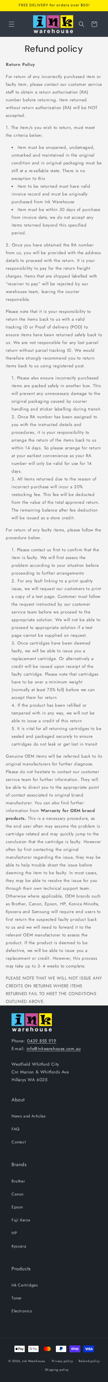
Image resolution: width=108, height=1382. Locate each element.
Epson (17, 1207)
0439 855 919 (41, 1041)
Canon (18, 1194)
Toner (17, 1298)
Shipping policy (57, 1369)
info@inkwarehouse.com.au (53, 1048)
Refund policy (89, 1361)
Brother (18, 1181)
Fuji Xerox (21, 1220)
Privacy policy (62, 1361)
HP (14, 1233)
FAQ (16, 1129)
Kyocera (19, 1246)
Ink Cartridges (25, 1285)
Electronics (22, 1311)
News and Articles (29, 1116)
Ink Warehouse (33, 1360)
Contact (19, 1142)
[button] (11, 24)
